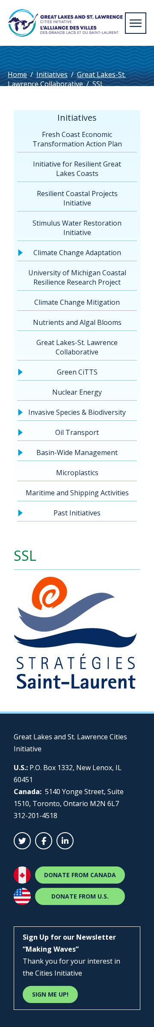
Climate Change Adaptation (77, 252)
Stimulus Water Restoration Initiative (77, 227)
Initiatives (52, 74)
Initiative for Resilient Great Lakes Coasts (77, 168)
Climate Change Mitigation (77, 302)
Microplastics (77, 472)
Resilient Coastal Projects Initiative (77, 198)
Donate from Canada (80, 875)
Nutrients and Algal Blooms (77, 322)
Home (17, 74)
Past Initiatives (77, 513)
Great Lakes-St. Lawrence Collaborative (67, 79)
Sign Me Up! (50, 994)
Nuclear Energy (77, 392)
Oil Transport (77, 432)
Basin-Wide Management (77, 452)
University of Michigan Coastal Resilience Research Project (77, 277)
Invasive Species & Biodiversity (77, 412)
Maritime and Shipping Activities (77, 492)
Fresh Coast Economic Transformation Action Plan (77, 139)
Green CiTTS (77, 372)
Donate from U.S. (80, 896)
